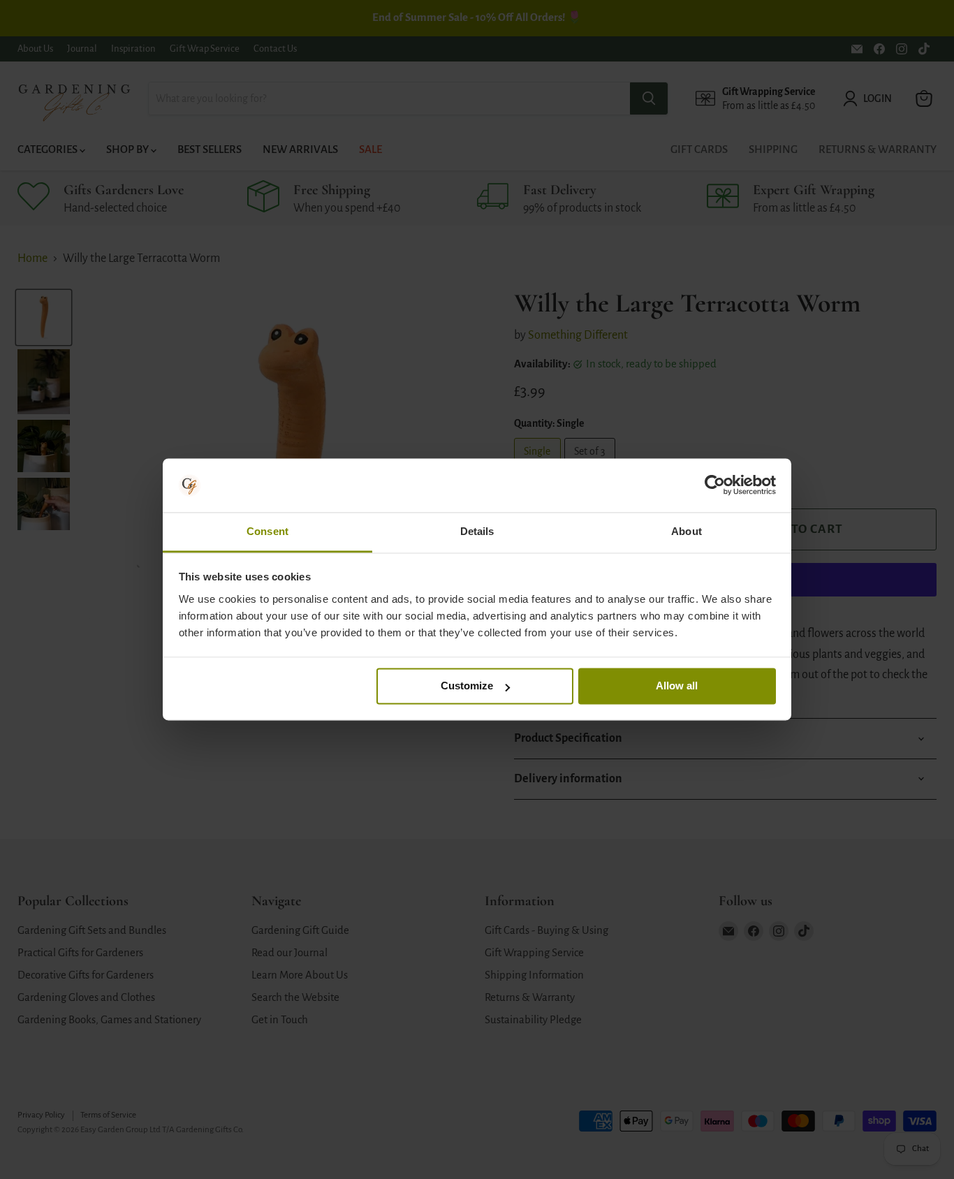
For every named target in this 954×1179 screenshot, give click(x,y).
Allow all (677, 686)
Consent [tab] (267, 531)
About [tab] (686, 531)
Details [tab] (477, 531)
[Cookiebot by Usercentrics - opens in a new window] (715, 485)
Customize (467, 686)
